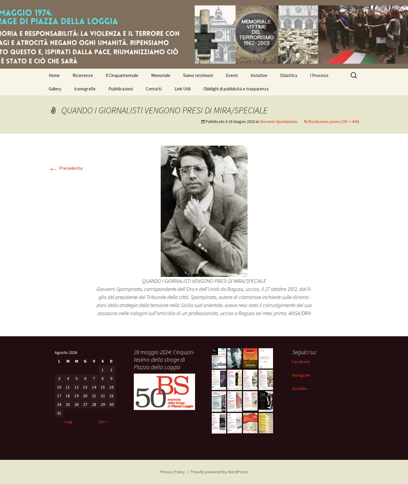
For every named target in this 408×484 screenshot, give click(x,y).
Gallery (55, 89)
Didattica (288, 75)
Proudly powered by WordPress (219, 471)
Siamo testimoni (198, 75)
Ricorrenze (83, 75)
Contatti (154, 89)
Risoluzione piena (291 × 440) (333, 121)
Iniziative (259, 75)
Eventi (232, 75)
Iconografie (85, 89)
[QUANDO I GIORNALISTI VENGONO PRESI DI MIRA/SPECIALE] (204, 211)
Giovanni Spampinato (278, 121)
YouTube (299, 388)
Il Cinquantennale (122, 75)
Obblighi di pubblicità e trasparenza (236, 89)
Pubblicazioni (120, 89)
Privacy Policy (172, 471)
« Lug (67, 421)
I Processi (319, 75)
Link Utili (182, 89)
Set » (102, 421)
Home (54, 75)
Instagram (301, 375)
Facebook (301, 361)
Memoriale (160, 75)
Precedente (66, 168)
